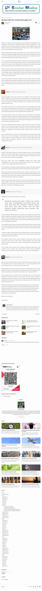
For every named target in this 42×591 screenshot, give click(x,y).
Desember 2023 (5, 517)
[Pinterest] (37, 586)
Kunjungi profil (21, 416)
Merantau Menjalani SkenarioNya (28, 444)
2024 (3, 518)
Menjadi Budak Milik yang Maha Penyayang (10, 458)
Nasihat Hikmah (4, 300)
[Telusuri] (39, 1)
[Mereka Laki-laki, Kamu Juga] (3, 193)
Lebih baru (37, 314)
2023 (3, 495)
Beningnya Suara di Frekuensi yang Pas (29, 458)
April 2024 (4, 524)
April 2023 (4, 501)
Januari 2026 (5, 556)
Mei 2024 (4, 525)
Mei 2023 (4, 502)
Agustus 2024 (5, 530)
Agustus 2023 (5, 512)
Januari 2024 (5, 520)
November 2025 (5, 552)
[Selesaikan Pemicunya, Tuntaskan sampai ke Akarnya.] (3, 334)
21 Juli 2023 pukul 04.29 (11, 340)
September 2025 (5, 549)
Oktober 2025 (5, 550)
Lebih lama (5, 314)
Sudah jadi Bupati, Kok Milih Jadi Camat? (12, 321)
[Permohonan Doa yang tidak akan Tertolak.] (31, 482)
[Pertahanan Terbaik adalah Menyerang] (31, 470)
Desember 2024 (5, 535)
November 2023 (5, 516)
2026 (3, 554)
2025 (3, 536)
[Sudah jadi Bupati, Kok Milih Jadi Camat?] (3, 323)
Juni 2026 (4, 563)
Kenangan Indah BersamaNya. (16, 257)
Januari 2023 (5, 497)
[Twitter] (31, 586)
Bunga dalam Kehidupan (8, 506)
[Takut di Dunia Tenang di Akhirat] (11, 482)
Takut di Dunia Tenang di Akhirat (8, 484)
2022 (3, 492)
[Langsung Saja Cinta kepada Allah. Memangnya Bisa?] (3, 149)
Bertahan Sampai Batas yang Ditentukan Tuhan (31, 332)
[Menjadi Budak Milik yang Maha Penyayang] (11, 456)
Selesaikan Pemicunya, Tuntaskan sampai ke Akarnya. (12, 332)
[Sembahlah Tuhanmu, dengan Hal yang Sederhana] (11, 443)
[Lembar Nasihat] (19, 1)
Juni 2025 (4, 545)
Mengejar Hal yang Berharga (9, 508)
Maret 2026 (4, 559)
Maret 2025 (4, 541)
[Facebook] (29, 586)
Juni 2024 (4, 527)
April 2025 (4, 542)
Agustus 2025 (5, 548)
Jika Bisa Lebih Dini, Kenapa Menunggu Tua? (12, 509)
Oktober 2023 (5, 514)
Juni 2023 (4, 503)
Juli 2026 (4, 564)
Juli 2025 (4, 546)
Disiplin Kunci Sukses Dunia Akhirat (8, 430)
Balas (3, 344)
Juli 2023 (4, 505)
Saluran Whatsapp (7, 396)
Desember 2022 (5, 494)
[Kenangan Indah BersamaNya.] (3, 258)
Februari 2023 (5, 498)
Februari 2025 (5, 539)
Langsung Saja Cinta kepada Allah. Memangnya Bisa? (21, 147)
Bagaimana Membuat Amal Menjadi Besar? (12, 327)
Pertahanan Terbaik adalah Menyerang (29, 471)
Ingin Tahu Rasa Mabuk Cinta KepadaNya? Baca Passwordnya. (32, 321)
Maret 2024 (4, 523)
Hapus (7, 344)
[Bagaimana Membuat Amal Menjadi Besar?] (3, 329)
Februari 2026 (5, 557)
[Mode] (37, 1)
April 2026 (4, 560)
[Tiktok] (33, 586)
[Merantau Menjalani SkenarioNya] (31, 443)
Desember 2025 (5, 553)
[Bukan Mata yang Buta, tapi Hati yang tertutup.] (24, 329)
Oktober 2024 (5, 532)
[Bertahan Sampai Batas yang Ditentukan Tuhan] (24, 334)
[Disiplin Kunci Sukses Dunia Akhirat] (11, 428)
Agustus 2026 (5, 565)
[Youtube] (39, 586)
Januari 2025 (5, 538)
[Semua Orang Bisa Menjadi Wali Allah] (11, 470)
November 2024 (5, 534)
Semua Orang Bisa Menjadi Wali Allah (9, 471)
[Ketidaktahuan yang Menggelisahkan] (3, 93)
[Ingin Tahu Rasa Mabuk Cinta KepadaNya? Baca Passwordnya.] (24, 323)
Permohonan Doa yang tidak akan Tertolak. (30, 484)
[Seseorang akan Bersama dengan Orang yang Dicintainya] (31, 428)
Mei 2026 (4, 561)
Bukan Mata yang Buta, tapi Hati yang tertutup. (33, 327)
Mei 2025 (4, 543)
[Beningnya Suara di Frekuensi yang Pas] (31, 456)
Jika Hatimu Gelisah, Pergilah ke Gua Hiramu (12, 510)
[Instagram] (35, 586)
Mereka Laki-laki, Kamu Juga (16, 191)
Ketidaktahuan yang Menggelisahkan (18, 91)
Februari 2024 (5, 521)
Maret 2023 (4, 499)
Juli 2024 (4, 528)
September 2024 (5, 531)
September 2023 (5, 513)
